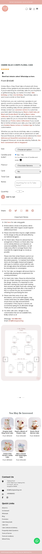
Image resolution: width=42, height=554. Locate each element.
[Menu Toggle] (37, 9)
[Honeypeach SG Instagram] (8, 497)
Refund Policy (6, 539)
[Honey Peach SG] (5, 8)
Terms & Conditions (8, 536)
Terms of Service (7, 533)
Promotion (5, 519)
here (9, 222)
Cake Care (5, 525)
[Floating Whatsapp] (37, 541)
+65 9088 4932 (16, 319)
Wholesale (5, 513)
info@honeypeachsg (15, 321)
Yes (18, 155)
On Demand (5, 511)
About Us (4, 508)
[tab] (21, 217)
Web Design (26, 552)
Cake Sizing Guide (7, 522)
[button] (26, 9)
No (23, 155)
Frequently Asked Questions (10, 530)
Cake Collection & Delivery (9, 528)
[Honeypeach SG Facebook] (3, 497)
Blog (3, 516)
